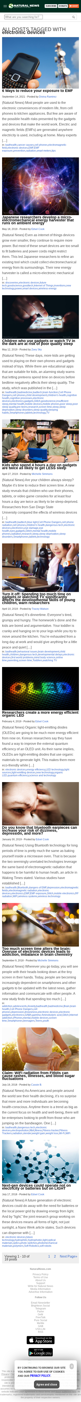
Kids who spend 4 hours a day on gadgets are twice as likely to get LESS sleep (39, 466)
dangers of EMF (38, 887)
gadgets (28, 401)
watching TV (50, 660)
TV (47, 412)
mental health (16, 404)
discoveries (11, 282)
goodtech (28, 285)
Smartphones (17, 412)
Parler (40, 1311)
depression (53, 887)
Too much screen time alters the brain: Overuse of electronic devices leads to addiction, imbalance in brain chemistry (37, 952)
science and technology (42, 775)
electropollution (20, 1130)
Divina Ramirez (47, 96)
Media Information (40, 1289)
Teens (38, 1020)
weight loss (52, 1133)
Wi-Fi (62, 1133)
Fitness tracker (51, 1130)
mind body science (44, 657)
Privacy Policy (40, 1274)
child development (36, 395)
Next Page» (68, 1256)
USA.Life (40, 1329)
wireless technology (49, 896)
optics (16, 1242)
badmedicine (24, 392)
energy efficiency (35, 769)
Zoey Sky (36, 349)
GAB (40, 1326)
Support (40, 1283)
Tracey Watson (40, 608)
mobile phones (51, 404)
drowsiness (31, 1012)
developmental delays (50, 654)
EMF (30, 147)
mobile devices (33, 404)
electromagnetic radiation (23, 890)
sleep (56, 406)
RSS (40, 1332)
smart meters (44, 150)
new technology (45, 772)
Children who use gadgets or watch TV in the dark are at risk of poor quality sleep (38, 342)
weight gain (38, 1133)
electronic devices (17, 147)
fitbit (31, 1130)
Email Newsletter (40, 1302)
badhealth (11, 144)
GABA (28, 1014)
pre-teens (22, 406)
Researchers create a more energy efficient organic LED (40, 713)
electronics (17, 401)
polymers (18, 1245)
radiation (31, 150)
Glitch (37, 401)
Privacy (5, 1374)
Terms (14, 1374)
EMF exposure (38, 893)
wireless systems (27, 896)
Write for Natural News (40, 1286)
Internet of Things (43, 285)
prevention (19, 150)
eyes (12, 530)
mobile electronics (64, 893)
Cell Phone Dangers (49, 522)
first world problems (22, 657)
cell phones (41, 144)
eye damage (31, 528)
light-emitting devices (24, 772)
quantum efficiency (18, 775)
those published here (65, 1391)
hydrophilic (21, 1240)
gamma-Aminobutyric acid (47, 1014)
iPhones (17, 1017)
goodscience (14, 285)
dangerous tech (54, 525)
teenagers (29, 1020)
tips (54, 150)
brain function (50, 392)
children (14, 654)
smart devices (30, 288)
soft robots (45, 1245)
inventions (60, 285)
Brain (67, 1006)
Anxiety (31, 1006)
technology (39, 412)
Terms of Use (40, 1277)
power (18, 288)
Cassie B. (36, 1084)
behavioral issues (27, 651)
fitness (38, 1130)
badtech (37, 392)
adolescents (20, 1006)
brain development (48, 651)
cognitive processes (21, 398)
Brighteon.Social (40, 1305)
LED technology (55, 769)
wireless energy (47, 288)
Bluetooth (22, 887)
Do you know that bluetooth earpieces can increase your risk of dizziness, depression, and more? (39, 830)
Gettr (40, 1314)
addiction (7, 1006)
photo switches (28, 1242)
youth (46, 1020)
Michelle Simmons (42, 474)
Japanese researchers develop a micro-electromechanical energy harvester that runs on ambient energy (38, 220)
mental (27, 1017)
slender (27, 1133)
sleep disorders (24, 409)
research (33, 406)
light (45, 1240)
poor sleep (66, 404)
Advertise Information (41, 1291)
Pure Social (40, 1320)
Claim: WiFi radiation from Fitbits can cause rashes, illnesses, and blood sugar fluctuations (38, 1076)
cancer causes (25, 144)
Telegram (40, 1308)
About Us (40, 1280)
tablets (29, 412)
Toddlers (37, 660)
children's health (57, 395)
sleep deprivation (49, 533)
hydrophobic (35, 1240)
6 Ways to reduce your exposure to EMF (37, 91)
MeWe (40, 1323)
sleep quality (40, 409)
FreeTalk (40, 1317)
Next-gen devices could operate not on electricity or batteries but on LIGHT (36, 1186)
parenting (12, 660)
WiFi (15, 896)
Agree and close (46, 1384)
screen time (45, 406)
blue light (32, 522)
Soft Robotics (31, 1245)
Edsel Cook (37, 229)
